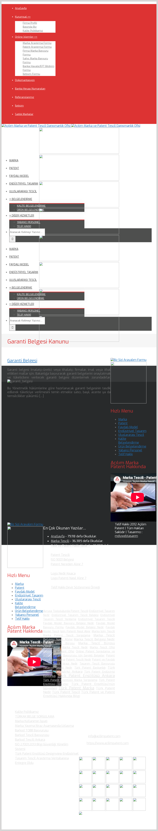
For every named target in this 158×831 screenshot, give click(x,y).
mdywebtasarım (126, 536)
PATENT (14, 168)
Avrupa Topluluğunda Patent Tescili (65, 611)
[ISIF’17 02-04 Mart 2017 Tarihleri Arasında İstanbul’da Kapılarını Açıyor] (85, 782)
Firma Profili (30, 23)
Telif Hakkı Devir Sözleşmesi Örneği (75, 587)
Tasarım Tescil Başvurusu (97, 664)
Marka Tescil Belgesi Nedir (94, 639)
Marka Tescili (60, 541)
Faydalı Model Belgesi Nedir (85, 627)
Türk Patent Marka (76, 688)
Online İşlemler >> (26, 36)
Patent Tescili (60, 555)
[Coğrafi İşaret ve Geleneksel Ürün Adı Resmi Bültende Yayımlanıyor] (139, 768)
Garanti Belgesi (22, 360)
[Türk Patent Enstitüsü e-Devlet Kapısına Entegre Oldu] (112, 810)
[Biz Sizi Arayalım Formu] (128, 360)
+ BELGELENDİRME (20, 199)
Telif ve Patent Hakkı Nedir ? (70, 546)
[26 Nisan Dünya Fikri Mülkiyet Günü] (139, 796)
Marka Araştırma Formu (37, 43)
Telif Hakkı (125, 454)
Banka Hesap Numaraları (30, 88)
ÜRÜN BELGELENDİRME (30, 209)
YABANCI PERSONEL (28, 222)
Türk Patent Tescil (66, 692)
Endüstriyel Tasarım (132, 431)
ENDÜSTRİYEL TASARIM (23, 184)
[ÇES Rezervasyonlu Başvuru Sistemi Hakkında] (112, 796)
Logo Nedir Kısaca (63, 573)
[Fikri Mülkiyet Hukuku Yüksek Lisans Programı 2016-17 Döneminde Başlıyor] (85, 796)
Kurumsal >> (23, 16)
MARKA (13, 160)
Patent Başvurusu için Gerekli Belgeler (79, 655)
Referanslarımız (24, 97)
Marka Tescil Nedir (75, 647)
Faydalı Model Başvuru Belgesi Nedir (68, 623)
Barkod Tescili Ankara (30, 740)
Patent (123, 423)
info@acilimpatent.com (104, 736)
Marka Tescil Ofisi (102, 647)
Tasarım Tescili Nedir (57, 668)
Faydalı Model (128, 427)
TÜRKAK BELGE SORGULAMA (34, 716)
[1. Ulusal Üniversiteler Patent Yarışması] (112, 768)
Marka (122, 419)
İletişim (19, 105)
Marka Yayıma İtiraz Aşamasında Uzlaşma (44, 726)
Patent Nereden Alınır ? (67, 564)
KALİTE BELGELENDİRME (31, 205)
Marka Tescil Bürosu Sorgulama (79, 645)
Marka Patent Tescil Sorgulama (66, 635)
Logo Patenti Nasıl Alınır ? (68, 578)
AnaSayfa (21, 8)
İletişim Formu (31, 74)
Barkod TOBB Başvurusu (32, 730)
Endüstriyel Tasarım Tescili (96, 619)
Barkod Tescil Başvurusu (32, 735)
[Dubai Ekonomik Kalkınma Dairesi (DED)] (99, 768)
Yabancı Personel (130, 450)
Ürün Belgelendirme (132, 446)
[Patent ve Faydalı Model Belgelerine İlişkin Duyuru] (126, 796)
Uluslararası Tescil (131, 435)
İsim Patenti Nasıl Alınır (75, 631)
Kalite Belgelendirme (128, 441)
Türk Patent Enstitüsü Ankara (86, 675)
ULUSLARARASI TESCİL (23, 191)
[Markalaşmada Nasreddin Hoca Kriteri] (139, 782)
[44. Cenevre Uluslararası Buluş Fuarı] (126, 782)
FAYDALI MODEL (19, 176)
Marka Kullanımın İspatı (31, 721)
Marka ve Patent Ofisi (58, 651)
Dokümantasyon (25, 80)
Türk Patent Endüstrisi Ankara (79, 669)
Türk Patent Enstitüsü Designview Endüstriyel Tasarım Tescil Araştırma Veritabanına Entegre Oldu (47, 758)
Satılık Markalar (24, 114)
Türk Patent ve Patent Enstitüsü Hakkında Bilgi (79, 694)
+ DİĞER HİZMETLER (21, 215)
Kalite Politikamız (33, 30)
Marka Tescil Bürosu (59, 643)
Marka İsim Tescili (103, 631)
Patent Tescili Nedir (78, 659)
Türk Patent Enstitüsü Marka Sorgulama (70, 680)
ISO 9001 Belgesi (62, 559)
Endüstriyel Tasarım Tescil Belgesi (75, 615)
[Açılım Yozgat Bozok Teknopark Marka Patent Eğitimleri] (85, 768)
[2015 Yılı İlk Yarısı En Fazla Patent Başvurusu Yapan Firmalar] (99, 796)
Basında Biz (30, 26)
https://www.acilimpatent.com (108, 743)
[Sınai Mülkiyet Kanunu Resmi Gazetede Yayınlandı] (99, 782)
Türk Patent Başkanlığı (90, 668)
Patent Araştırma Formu (37, 47)
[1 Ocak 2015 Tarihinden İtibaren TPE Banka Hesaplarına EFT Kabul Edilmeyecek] (126, 810)
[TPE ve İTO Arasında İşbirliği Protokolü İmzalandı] (139, 810)
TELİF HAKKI (24, 226)
